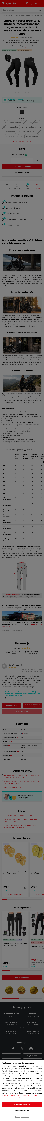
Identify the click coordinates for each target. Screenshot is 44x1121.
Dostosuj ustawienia (22, 1117)
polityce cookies (29, 1095)
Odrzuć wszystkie (22, 1110)
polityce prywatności (11, 1095)
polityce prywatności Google (13, 1098)
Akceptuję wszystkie (22, 1104)
